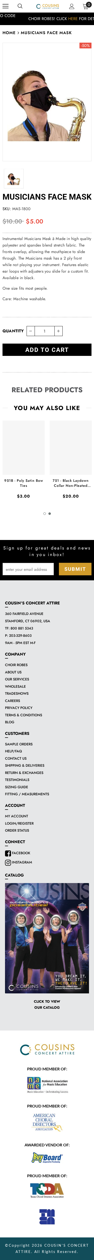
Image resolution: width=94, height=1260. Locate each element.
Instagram (21, 862)
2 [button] (49, 513)
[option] (47, 19)
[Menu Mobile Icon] (6, 6)
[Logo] (47, 6)
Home (9, 33)
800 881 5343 (22, 628)
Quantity (13, 331)
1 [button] (44, 513)
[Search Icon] (20, 6)
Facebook (20, 852)
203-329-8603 (20, 635)
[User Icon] (71, 6)
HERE (54, 19)
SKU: (7, 209)
